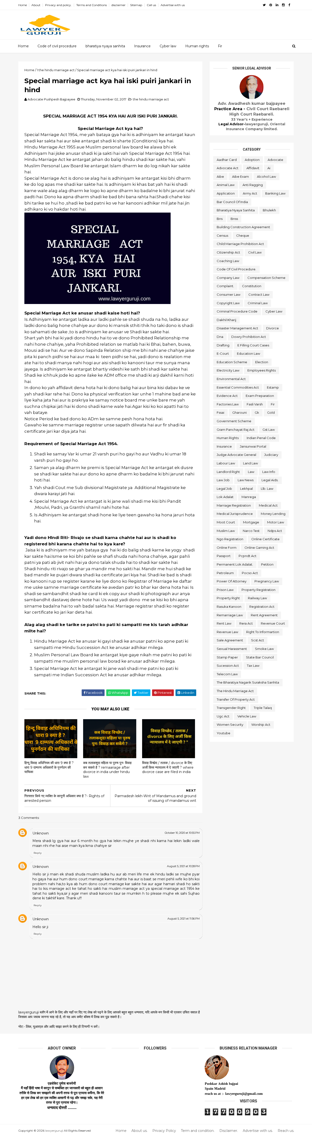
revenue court (273, 623)
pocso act (250, 573)
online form (226, 547)
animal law (225, 185)
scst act (257, 640)
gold (271, 412)
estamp (273, 387)
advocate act (227, 168)
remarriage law (230, 615)
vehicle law (246, 716)
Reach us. (286, 1131)
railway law (257, 598)
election (261, 362)
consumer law (228, 294)
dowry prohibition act (248, 337)
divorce (272, 328)
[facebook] (289, 5)
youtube (223, 733)
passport (224, 556)
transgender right (231, 708)
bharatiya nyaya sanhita (105, 46)
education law (248, 353)
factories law (228, 404)
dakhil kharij (226, 320)
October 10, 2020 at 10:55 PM (182, 832)
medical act (268, 505)
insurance (224, 446)
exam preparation (260, 396)
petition (267, 564)
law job (223, 480)
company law (228, 278)
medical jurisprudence (235, 514)
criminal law (258, 303)
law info (268, 472)
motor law (275, 522)
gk (257, 412)
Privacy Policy (164, 1131)
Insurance (142, 46)
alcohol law (266, 176)
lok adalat (225, 497)
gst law (269, 429)
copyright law (228, 303)
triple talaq (263, 708)
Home (22, 5)
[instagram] (283, 5)
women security (230, 724)
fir (273, 404)
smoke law (264, 649)
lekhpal (246, 488)
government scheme (234, 421)
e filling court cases (253, 345)
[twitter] (264, 5)
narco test (251, 531)
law (251, 472)
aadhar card (227, 160)
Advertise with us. (258, 1131)
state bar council (260, 657)
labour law (226, 463)
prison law (225, 590)
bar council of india (232, 202)
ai (268, 168)
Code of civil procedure (57, 46)
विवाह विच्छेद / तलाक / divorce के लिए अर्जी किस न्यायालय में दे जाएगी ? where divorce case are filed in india (168, 767)
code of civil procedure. (236, 269)
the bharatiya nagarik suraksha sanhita (248, 682)
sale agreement (230, 640)
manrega (249, 497)
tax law (253, 665)
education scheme (232, 362)
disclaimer (118, 5)
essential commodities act (238, 387)
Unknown (40, 833)
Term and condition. (197, 1131)
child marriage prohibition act (240, 244)
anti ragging (253, 185)
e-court (223, 353)
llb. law (267, 488)
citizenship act (228, 252)
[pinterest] (270, 5)
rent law (224, 623)
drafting (223, 345)
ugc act (223, 716)
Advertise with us (173, 5)
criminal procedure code (237, 311)
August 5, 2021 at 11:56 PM (183, 918)
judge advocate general (236, 455)
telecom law (227, 674)
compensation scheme (266, 278)
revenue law (227, 632)
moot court (226, 522)
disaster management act (237, 328)
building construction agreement (243, 227)
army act (250, 193)
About (35, 5)
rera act (246, 623)
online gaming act (259, 547)
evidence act (227, 396)
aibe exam (240, 176)
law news (246, 480)
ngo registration (230, 539)
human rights (228, 438)
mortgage (251, 522)
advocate (275, 160)
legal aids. (270, 480)
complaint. (225, 286)
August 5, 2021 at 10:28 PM (183, 866)
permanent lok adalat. (235, 564)
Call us (151, 5)
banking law (275, 193)
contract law (258, 294)
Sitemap (136, 5)
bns (220, 219)
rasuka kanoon (229, 606)
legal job (224, 488)
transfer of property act (236, 699)
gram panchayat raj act (235, 429)
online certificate (265, 539)
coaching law (228, 261)
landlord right (228, 472)
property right (228, 598)
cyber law (273, 311)
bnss (234, 219)
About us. (139, 1131)
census (222, 235)
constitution (251, 286)
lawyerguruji (54, 1130)
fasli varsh (255, 404)
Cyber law (168, 46)
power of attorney (231, 581)
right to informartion (262, 632)
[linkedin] (277, 5)
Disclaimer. (228, 1131)
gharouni (239, 412)
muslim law (226, 531)
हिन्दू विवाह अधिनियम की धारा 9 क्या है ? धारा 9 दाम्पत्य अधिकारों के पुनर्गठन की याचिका (49, 767)
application (226, 193)
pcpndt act (247, 556)
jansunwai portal (253, 446)
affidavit (252, 168)
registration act (261, 606)
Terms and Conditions (91, 5)
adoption (252, 160)
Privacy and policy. (58, 5)
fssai (220, 412)
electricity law (228, 370)
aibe (220, 176)
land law (250, 463)
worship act (260, 724)
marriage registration (234, 505)
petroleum (225, 573)
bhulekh (269, 210)
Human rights (197, 46)
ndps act (275, 531)
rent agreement (264, 615)
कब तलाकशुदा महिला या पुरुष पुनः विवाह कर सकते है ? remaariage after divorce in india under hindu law (107, 770)
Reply (38, 852)
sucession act (228, 665)
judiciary (271, 455)
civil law (255, 252)
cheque (242, 235)
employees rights (261, 370)
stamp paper (227, 657)
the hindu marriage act (151, 99)
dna (220, 337)
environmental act (231, 379)
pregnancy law (266, 581)
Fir (220, 46)
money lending (273, 514)
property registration (258, 590)
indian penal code (261, 438)
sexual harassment (232, 649)
